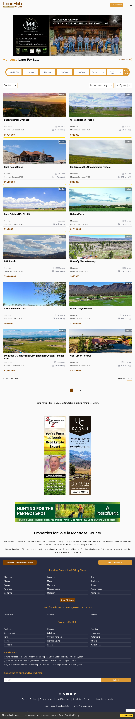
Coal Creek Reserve (80, 355)
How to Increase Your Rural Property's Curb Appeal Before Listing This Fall (36, 657)
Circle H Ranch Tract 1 (16, 308)
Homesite (8, 645)
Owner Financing (54, 637)
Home (38, 403)
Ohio (92, 577)
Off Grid (93, 641)
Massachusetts (53, 589)
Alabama (8, 577)
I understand (127, 715)
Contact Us (88, 699)
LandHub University (104, 699)
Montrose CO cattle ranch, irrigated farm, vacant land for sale (34, 357)
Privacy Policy (49, 706)
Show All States (67, 600)
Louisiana (51, 577)
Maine (49, 581)
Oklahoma (94, 581)
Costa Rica (8, 614)
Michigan (51, 593)
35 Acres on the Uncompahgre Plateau (90, 167)
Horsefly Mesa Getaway (83, 261)
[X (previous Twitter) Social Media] (60, 694)
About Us (77, 699)
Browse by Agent (47, 699)
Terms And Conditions (82, 706)
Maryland (51, 585)
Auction (7, 629)
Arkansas (8, 589)
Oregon (93, 585)
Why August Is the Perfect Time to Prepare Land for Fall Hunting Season (35, 665)
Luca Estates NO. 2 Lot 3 (17, 214)
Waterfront (95, 637)
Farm (6, 637)
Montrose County (91, 403)
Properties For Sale (51, 403)
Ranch (50, 645)
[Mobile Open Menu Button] (131, 5)
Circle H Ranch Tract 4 (82, 119)
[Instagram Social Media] (64, 694)
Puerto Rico (95, 593)
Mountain (94, 629)
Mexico (93, 614)
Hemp (6, 641)
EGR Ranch (10, 261)
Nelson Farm (77, 214)
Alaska (7, 581)
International (95, 645)
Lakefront (51, 633)
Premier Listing (53, 641)
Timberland (95, 633)
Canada (50, 614)
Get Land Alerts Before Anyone (20, 562)
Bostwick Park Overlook (17, 119)
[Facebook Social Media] (67, 694)
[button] (46, 390)
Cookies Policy (72, 715)
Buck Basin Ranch (13, 167)
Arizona (7, 585)
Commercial (9, 633)
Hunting (50, 629)
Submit (116, 680)
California (8, 593)
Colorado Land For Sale (72, 403)
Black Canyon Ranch (81, 308)
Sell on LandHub (115, 562)
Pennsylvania (96, 589)
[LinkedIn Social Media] (75, 694)
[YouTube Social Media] (71, 694)
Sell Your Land (117, 5)
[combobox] (90, 85)
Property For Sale (29, 699)
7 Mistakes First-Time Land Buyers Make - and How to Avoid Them (32, 661)
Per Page (121, 378)
